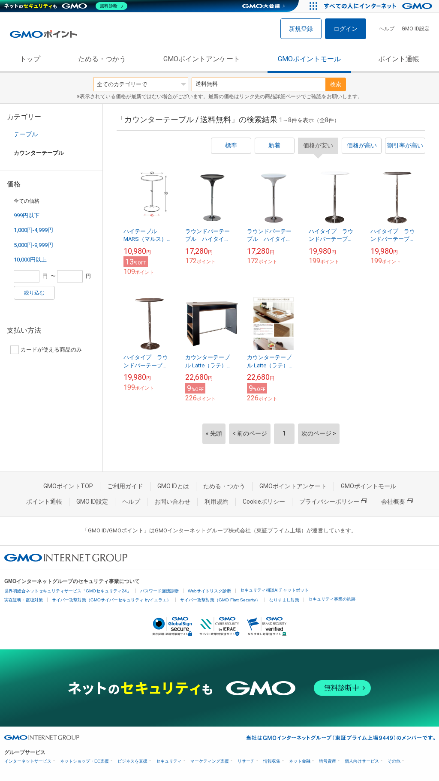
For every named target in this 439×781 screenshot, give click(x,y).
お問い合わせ (172, 501)
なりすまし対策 (284, 600)
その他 (394, 761)
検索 (335, 84)
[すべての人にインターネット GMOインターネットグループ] (379, 6)
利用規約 (216, 501)
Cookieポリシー (264, 501)
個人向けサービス (362, 761)
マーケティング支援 (209, 761)
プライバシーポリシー (329, 501)
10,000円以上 (30, 259)
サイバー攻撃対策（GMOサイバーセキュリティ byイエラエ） (111, 600)
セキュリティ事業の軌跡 (331, 599)
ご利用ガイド (125, 486)
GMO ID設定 (416, 29)
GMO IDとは (173, 486)
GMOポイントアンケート (201, 59)
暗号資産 (327, 761)
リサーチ (246, 761)
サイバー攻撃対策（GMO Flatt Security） (220, 600)
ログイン (346, 28)
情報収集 (271, 761)
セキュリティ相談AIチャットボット (274, 590)
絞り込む (34, 293)
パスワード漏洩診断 (159, 591)
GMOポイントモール (309, 59)
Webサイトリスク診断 (209, 591)
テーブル (26, 134)
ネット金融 (299, 761)
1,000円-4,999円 (33, 230)
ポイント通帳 (398, 59)
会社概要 (393, 501)
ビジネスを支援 (132, 761)
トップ (30, 59)
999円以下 (26, 215)
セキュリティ (169, 761)
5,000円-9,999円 (33, 245)
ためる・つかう (102, 59)
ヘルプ (386, 29)
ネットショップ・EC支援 (84, 761)
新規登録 (301, 28)
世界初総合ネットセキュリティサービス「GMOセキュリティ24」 (67, 591)
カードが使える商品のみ (51, 349)
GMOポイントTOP (68, 486)
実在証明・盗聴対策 (23, 600)
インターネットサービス (27, 761)
